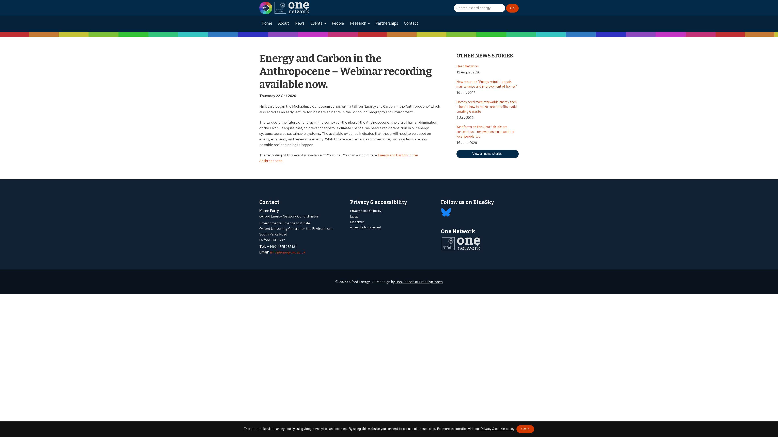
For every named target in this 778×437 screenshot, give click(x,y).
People (338, 23)
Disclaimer (357, 222)
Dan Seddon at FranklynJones (419, 282)
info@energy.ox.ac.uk (287, 252)
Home (267, 23)
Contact (411, 23)
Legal (354, 216)
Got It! (525, 429)
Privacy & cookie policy (365, 210)
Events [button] (316, 23)
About (283, 23)
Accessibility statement (365, 227)
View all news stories (487, 153)
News (300, 23)
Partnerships (387, 23)
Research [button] (358, 23)
